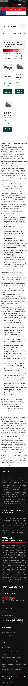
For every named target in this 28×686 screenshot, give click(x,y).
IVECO (11, 523)
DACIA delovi (17, 480)
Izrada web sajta (18, 676)
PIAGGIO (9, 528)
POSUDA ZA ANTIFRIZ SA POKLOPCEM (19, 76)
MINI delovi (23, 492)
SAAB (3, 530)
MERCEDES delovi (10, 492)
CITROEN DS (4, 520)
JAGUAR (15, 523)
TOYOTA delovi (9, 503)
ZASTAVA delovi (5, 505)
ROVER (24, 528)
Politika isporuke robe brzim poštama (11, 669)
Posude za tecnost (20, 576)
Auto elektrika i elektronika (18, 569)
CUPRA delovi (9, 480)
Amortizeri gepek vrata (8, 572)
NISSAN (20, 527)
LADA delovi (9, 489)
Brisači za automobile (8, 576)
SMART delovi (16, 499)
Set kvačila (19, 545)
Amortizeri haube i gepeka (13, 547)
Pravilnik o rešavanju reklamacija (10, 651)
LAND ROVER (9, 525)
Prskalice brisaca (7, 577)
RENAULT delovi (5, 498)
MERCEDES (4, 527)
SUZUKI (3, 532)
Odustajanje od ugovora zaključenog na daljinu (14, 661)
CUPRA (9, 520)
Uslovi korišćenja (6, 647)
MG (8, 527)
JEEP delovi (21, 487)
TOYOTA (11, 532)
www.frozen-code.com (9, 615)
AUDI (10, 518)
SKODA (9, 530)
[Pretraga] (23, 13)
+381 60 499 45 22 (15, 9)
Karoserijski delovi (7, 579)
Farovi (15, 577)
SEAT (6, 530)
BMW (14, 518)
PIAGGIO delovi (13, 496)
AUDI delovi (16, 477)
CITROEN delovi (15, 478)
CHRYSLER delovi (6, 478)
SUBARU (24, 530)
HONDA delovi (22, 484)
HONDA (19, 522)
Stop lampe (22, 577)
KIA (22, 523)
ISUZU (7, 523)
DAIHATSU (4, 522)
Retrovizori (16, 581)
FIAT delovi (8, 484)
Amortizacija (5, 570)
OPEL (25, 527)
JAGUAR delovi (13, 487)
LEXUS (14, 525)
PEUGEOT (4, 528)
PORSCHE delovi (22, 496)
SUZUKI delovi (18, 501)
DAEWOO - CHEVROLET (20, 520)
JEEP (19, 523)
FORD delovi (15, 484)
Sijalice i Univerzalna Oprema (18, 570)
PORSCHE (14, 528)
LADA (24, 523)
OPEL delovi (23, 494)
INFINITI (3, 523)
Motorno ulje (6, 545)
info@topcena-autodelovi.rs (11, 611)
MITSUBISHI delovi (6, 494)
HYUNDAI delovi (6, 485)
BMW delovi (23, 477)
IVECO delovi (5, 487)
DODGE (8, 522)
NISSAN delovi (15, 494)
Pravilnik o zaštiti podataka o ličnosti (11, 657)
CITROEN (24, 518)
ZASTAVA (21, 532)
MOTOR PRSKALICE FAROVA (8, 76)
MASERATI (19, 525)
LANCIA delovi (16, 489)
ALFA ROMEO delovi (7, 477)
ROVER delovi (13, 498)
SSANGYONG (18, 530)
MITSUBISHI (15, 527)
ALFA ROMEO (5, 518)
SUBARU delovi (10, 501)
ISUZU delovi (22, 485)
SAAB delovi (20, 498)
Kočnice (13, 545)
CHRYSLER (18, 518)
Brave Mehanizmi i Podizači (18, 574)
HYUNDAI (24, 522)
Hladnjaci (9, 581)
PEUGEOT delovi (6, 496)
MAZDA (24, 525)
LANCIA (3, 525)
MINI (11, 527)
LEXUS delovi (9, 491)
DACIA (13, 520)
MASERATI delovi (18, 491)
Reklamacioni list (6, 654)
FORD (15, 522)
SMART (13, 530)
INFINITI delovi (14, 485)
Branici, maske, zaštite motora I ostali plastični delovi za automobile (14, 549)
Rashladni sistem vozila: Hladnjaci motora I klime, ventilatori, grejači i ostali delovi (14, 562)
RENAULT (19, 528)
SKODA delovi (9, 499)
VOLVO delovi (17, 503)
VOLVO (14, 532)
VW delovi (23, 503)
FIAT (12, 522)
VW (17, 532)
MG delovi (17, 492)
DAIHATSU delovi (17, 482)
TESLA (7, 532)
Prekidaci (4, 581)
